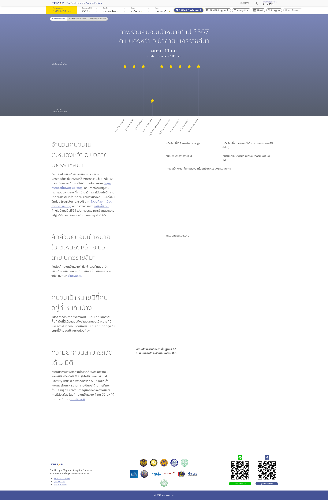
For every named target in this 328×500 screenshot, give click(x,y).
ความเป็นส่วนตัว (60, 484)
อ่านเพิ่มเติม (101, 206)
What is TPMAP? (62, 478)
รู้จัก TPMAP (244, 3)
